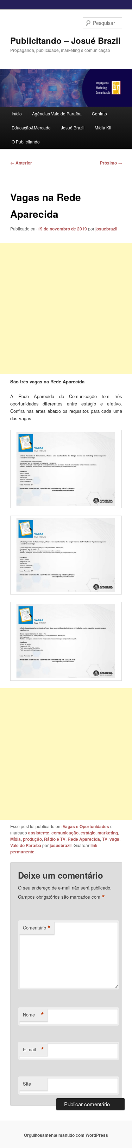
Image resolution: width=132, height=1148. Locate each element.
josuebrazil (106, 229)
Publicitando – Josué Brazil (65, 40)
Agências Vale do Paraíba (57, 113)
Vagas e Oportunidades (86, 826)
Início (17, 113)
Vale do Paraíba (25, 845)
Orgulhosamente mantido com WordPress (66, 1135)
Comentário (37, 927)
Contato (99, 113)
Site (27, 1083)
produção (32, 839)
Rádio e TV (54, 839)
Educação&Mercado (31, 127)
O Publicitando (26, 142)
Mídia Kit (103, 127)
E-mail (33, 1049)
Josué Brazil (72, 127)
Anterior (21, 163)
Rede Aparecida (84, 839)
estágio (88, 833)
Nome (33, 1014)
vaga (114, 839)
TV (104, 839)
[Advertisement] (66, 308)
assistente (38, 833)
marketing (108, 833)
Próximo (111, 163)
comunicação (64, 833)
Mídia (15, 839)
